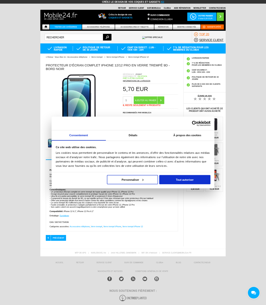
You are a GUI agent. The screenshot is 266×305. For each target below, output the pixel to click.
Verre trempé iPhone (112, 226)
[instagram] (156, 279)
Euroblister (64, 216)
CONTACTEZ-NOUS (217, 8)
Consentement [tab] (78, 135)
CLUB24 (159, 262)
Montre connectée (186, 27)
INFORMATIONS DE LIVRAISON (136, 81)
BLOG (178, 262)
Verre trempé (96, 226)
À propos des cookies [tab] (187, 135)
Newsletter (199, 8)
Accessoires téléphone (80, 226)
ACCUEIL (60, 262)
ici (162, 2)
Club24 (167, 8)
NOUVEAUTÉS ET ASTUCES (110, 271)
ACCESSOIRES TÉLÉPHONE (98, 27)
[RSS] (133, 279)
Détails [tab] (133, 135)
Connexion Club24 (161, 19)
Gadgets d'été (214, 27)
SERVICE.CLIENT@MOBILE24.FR (176, 252)
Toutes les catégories (66, 27)
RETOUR (122, 8)
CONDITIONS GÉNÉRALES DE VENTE (151, 271)
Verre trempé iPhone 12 (132, 226)
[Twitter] (121, 279)
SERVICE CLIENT (136, 8)
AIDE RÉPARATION (182, 8)
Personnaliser (130, 179)
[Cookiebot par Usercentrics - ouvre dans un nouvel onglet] (194, 123)
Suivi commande (160, 15)
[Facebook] (109, 279)
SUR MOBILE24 (154, 8)
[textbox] (78, 37)
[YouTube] (145, 279)
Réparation (163, 27)
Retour (50, 57)
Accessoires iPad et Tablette (135, 27)
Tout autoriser (185, 179)
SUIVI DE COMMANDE (133, 262)
